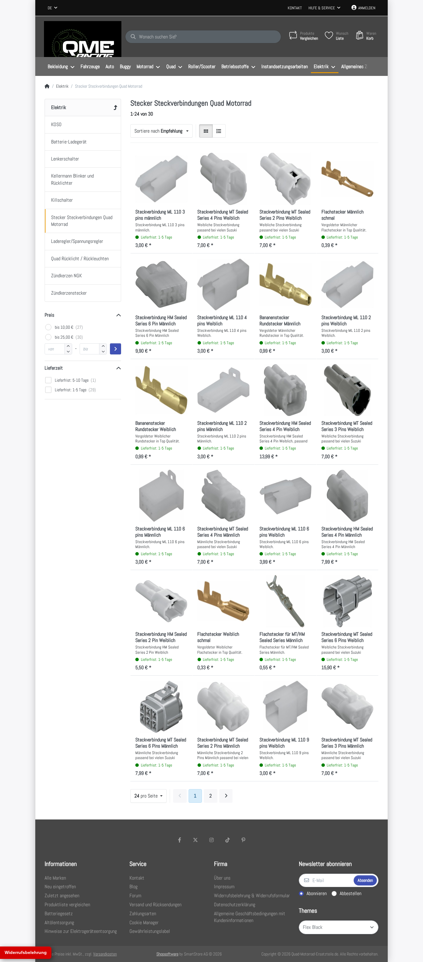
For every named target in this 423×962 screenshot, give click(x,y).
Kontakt (295, 8)
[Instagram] (211, 840)
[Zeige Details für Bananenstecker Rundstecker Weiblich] (161, 390)
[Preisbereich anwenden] (115, 348)
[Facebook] (179, 840)
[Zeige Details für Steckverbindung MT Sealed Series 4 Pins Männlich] (223, 496)
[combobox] (52, 8)
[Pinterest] (243, 840)
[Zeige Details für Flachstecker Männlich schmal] (347, 179)
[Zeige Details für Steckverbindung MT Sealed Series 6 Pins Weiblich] (347, 601)
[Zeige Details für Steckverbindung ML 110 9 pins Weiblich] (285, 707)
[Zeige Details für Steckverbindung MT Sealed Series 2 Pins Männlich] (223, 707)
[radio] (206, 131)
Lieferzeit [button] (54, 368)
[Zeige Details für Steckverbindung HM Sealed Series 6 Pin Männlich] (161, 284)
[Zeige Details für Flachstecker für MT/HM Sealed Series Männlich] (285, 601)
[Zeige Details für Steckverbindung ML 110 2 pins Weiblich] (347, 284)
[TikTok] (227, 840)
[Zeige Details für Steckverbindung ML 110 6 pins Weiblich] (285, 496)
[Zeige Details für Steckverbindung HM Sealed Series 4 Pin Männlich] (347, 496)
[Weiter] (226, 796)
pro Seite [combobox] (146, 796)
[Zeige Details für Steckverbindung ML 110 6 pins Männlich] (161, 496)
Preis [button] (49, 315)
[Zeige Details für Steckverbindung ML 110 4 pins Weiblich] (223, 284)
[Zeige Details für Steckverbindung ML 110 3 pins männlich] (161, 179)
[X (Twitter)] (196, 840)
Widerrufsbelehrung (26, 952)
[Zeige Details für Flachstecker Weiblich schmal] (223, 601)
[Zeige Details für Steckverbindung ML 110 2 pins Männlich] (223, 390)
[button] (68, 351)
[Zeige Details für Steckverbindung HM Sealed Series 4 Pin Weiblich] (285, 390)
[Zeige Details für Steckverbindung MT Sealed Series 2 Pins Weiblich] (285, 179)
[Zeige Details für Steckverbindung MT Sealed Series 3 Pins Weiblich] (347, 390)
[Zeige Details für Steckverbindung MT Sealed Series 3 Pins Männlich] (347, 707)
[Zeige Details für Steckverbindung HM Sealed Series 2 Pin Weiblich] (161, 601)
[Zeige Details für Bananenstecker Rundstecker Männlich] (285, 284)
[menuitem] (61, 66)
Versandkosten (105, 954)
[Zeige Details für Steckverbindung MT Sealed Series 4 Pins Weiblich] (223, 179)
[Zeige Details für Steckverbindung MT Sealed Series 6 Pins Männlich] (161, 707)
